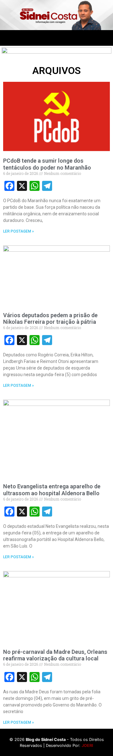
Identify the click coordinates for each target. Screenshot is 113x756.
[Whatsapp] (79, 38)
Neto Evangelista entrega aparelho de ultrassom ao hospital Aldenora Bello (51, 489)
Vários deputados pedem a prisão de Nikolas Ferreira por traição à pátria (50, 318)
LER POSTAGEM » (18, 231)
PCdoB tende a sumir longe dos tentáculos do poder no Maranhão (47, 164)
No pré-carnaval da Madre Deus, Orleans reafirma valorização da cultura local (55, 655)
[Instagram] (62, 38)
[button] (5, 38)
